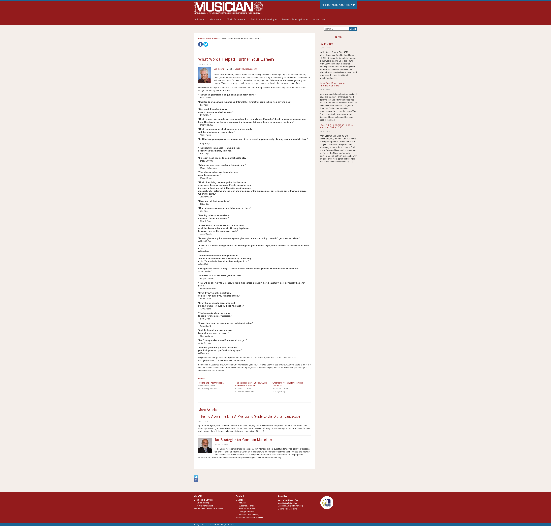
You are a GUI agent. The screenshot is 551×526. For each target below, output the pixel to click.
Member (242, 514)
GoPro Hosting (203, 502)
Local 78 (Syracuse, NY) (246, 68)
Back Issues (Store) (247, 508)
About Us (242, 502)
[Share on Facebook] (200, 44)
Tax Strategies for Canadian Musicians (243, 440)
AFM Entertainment (205, 505)
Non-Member (253, 514)
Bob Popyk (219, 68)
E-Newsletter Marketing (287, 508)
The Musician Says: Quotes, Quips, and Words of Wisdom (251, 384)
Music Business (213, 38)
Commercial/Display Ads (288, 499)
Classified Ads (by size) (287, 502)
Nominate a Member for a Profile (249, 517)
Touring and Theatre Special (211, 382)
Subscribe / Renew (246, 505)
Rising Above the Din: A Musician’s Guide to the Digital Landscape (250, 417)
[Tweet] (205, 44)
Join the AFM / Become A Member (208, 508)
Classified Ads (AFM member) (290, 505)
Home (201, 38)
